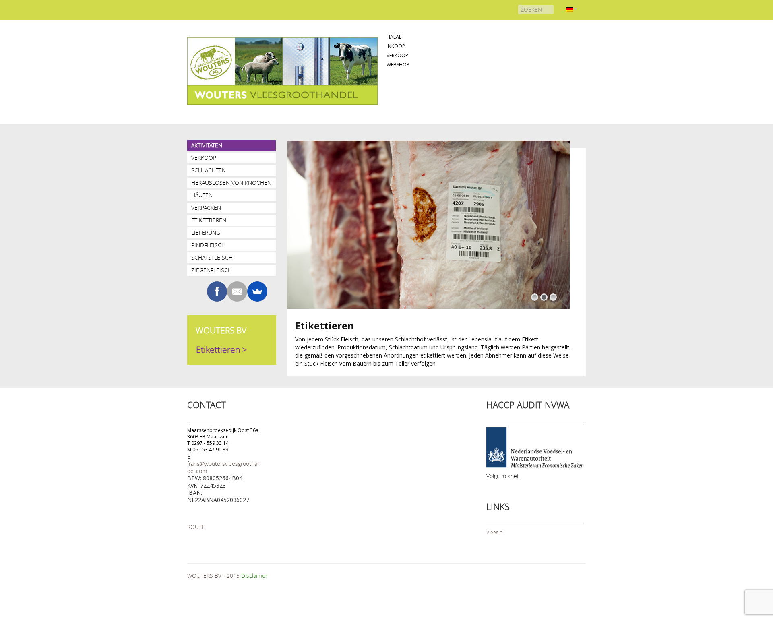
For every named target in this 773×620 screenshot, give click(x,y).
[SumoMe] (257, 291)
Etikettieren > (221, 349)
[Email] (237, 291)
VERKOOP (397, 55)
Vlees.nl (495, 532)
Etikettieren (208, 220)
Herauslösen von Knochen (231, 182)
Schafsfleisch (212, 257)
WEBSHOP (397, 64)
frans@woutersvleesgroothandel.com (223, 467)
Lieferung (205, 232)
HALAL (393, 36)
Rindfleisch (208, 245)
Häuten (202, 195)
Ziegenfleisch (211, 270)
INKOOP (395, 46)
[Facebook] (217, 291)
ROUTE (196, 527)
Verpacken (206, 207)
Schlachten (208, 170)
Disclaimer (254, 575)
